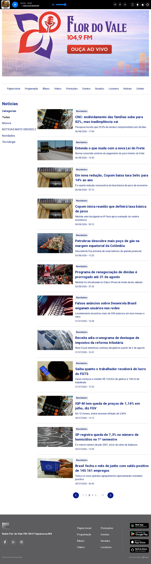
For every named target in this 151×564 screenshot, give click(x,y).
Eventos (86, 88)
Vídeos (57, 88)
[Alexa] (148, 4)
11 (102, 495)
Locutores (114, 88)
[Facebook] (120, 4)
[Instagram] (115, 4)
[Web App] (132, 4)
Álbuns (46, 88)
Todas (6, 117)
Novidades (8, 135)
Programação (31, 88)
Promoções (72, 88)
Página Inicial (13, 88)
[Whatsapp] (125, 4)
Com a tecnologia (135, 557)
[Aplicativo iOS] (143, 4)
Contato (140, 88)
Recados (99, 88)
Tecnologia (8, 141)
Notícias (127, 88)
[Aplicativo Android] (137, 4)
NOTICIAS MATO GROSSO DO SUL (19, 129)
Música (6, 123)
